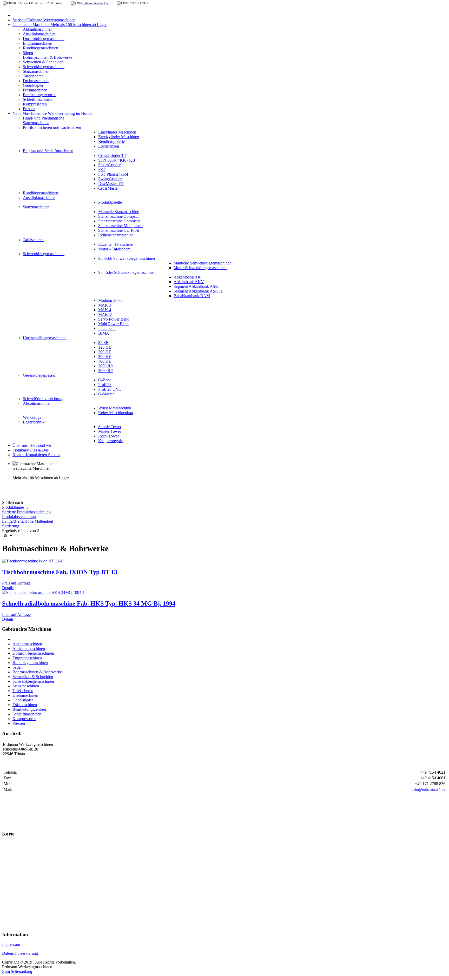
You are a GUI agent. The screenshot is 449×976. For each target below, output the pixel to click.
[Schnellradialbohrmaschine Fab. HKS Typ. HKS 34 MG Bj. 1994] (43, 592)
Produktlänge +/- (16, 507)
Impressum (11, 944)
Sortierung (10, 526)
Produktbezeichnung (19, 516)
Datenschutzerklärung (20, 953)
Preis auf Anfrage (16, 583)
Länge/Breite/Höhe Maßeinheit (27, 521)
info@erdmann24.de (428, 789)
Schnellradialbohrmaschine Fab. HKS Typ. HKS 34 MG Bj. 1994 (88, 603)
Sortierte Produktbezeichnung (26, 512)
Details (8, 588)
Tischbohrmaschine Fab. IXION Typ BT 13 (59, 572)
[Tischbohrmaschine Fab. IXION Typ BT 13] (32, 561)
